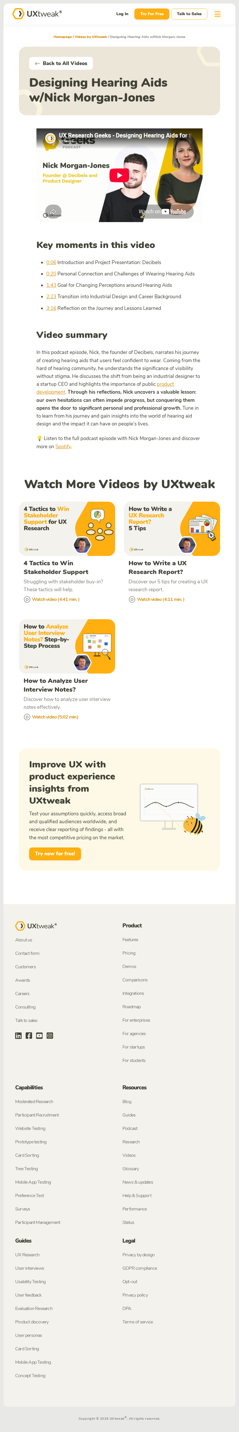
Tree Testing (26, 1169)
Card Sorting (27, 1155)
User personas (28, 1335)
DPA (126, 1308)
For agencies (134, 1033)
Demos (129, 966)
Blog (126, 1101)
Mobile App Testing (33, 1182)
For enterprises (136, 1020)
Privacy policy (135, 1295)
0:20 (51, 274)
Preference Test (29, 1195)
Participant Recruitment (37, 1115)
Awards (22, 980)
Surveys (22, 1209)
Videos (129, 1155)
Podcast (129, 1128)
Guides (129, 1115)
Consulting (25, 1007)
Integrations (133, 993)
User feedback (28, 1295)
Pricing (128, 953)
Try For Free (152, 14)
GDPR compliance (139, 1268)
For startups (133, 1047)
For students (133, 1060)
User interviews (29, 1268)
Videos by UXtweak (91, 36)
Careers (22, 993)
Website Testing (30, 1128)
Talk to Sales (189, 14)
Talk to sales (26, 1020)
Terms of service (137, 1322)
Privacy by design (138, 1255)
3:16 (51, 308)
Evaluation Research (33, 1308)
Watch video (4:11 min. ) (160, 599)
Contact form (27, 953)
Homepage (63, 36)
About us (23, 940)
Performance (134, 1209)
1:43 (51, 285)
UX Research (27, 1255)
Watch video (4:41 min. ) (56, 599)
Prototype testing (30, 1142)
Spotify (63, 446)
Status (128, 1222)
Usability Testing (30, 1281)
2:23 (51, 296)
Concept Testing (30, 1375)
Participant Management (37, 1222)
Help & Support (136, 1195)
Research (131, 1142)
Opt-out (129, 1281)
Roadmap (131, 1007)
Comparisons (134, 980)
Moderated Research (34, 1101)
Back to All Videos (64, 63)
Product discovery (31, 1322)
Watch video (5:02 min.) (55, 717)
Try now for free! (55, 853)
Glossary (130, 1169)
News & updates (137, 1182)
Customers (25, 967)
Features (130, 939)
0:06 (51, 262)
